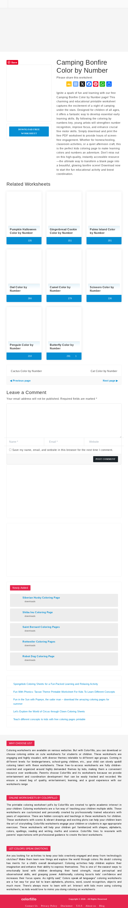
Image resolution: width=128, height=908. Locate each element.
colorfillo (28, 899)
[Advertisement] (64, 25)
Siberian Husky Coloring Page (41, 597)
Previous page (21, 380)
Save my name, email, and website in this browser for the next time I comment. (62, 449)
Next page (109, 380)
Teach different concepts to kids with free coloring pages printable (49, 719)
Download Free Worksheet (29, 131)
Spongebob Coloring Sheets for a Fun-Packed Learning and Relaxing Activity (55, 683)
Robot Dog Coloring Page (38, 656)
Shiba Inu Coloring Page (37, 612)
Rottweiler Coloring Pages (38, 641)
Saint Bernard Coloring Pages (41, 627)
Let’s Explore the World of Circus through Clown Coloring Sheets (49, 711)
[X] (82, 84)
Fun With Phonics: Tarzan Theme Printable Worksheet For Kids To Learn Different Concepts (64, 691)
